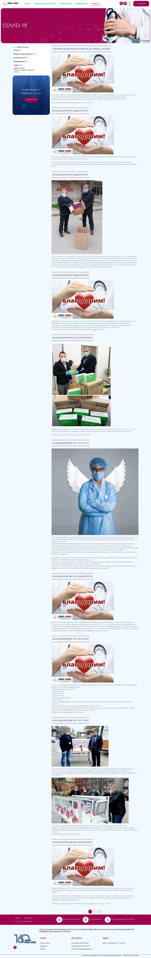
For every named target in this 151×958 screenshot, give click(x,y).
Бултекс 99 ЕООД (130, 429)
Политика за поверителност (109, 955)
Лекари (18, 918)
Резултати (28, 918)
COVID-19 (16, 72)
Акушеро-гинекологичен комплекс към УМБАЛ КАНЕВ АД (82, 321)
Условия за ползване (89, 955)
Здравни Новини (19, 68)
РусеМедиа (89, 102)
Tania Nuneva (104, 624)
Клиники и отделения (23, 921)
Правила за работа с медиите (24, 70)
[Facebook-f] (15, 947)
